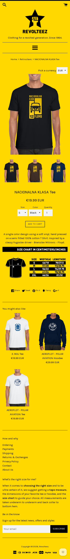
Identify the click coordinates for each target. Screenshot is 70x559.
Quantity (48, 207)
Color (35, 207)
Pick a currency (47, 70)
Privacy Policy (10, 461)
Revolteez (44, 546)
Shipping (7, 453)
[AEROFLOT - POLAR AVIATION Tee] (17, 387)
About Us (7, 469)
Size (23, 207)
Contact (7, 465)
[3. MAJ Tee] (17, 331)
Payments (8, 449)
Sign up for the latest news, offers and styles (28, 520)
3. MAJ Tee (17, 353)
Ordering (7, 444)
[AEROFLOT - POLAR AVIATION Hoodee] (52, 331)
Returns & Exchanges (15, 457)
